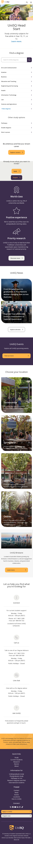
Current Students (16, 760)
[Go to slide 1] (14, 18)
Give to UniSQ (16, 799)
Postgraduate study (16, 776)
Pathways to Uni (16, 778)
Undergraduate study (16, 774)
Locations (16, 797)
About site (16, 839)
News (16, 792)
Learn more (16, 41)
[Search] (29, 59)
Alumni (16, 764)
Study (17, 757)
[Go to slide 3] (18, 18)
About (16, 766)
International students (16, 782)
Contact (16, 790)
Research (16, 762)
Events (16, 795)
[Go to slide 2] (16, 18)
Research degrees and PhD (16, 780)
